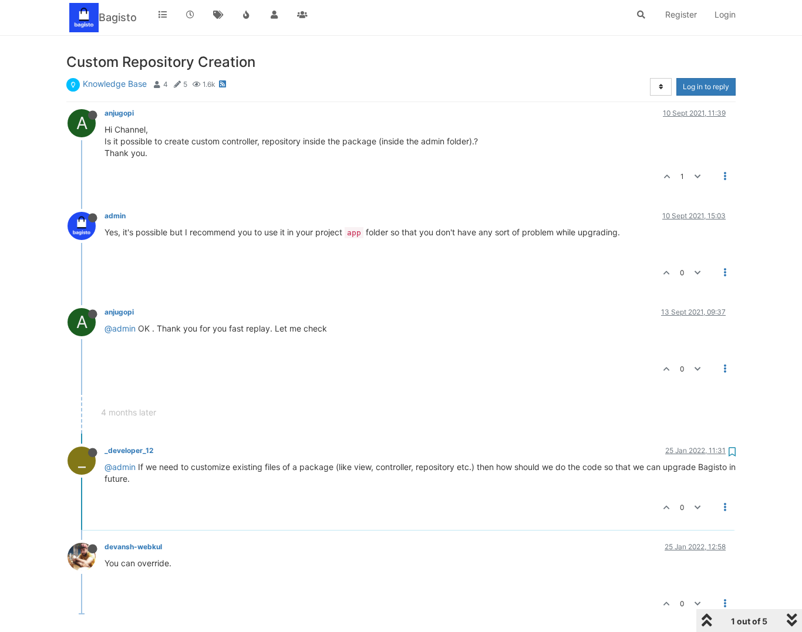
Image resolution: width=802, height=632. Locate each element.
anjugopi (119, 113)
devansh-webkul (133, 546)
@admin (120, 328)
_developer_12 (129, 450)
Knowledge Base (115, 84)
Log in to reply (706, 86)
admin (115, 215)
